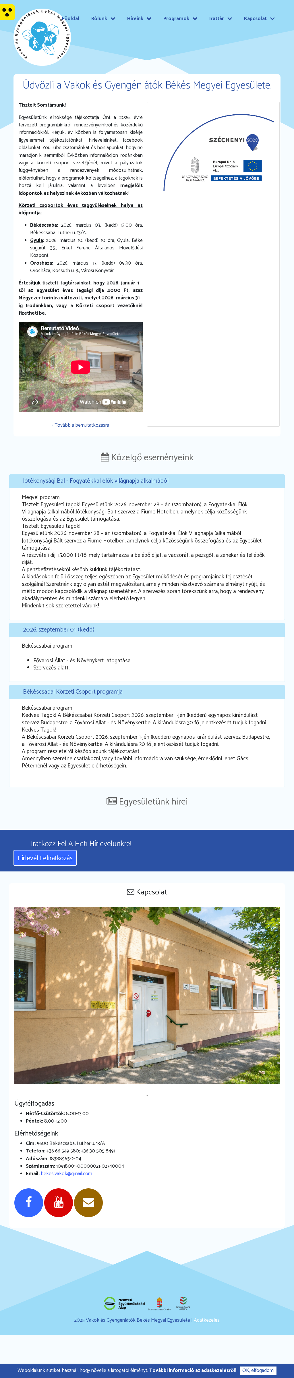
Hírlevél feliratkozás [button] (45, 858)
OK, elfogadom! (258, 1371)
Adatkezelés (207, 1320)
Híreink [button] (135, 19)
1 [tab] (147, 1095)
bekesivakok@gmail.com (66, 1174)
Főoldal (70, 19)
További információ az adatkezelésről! (192, 1371)
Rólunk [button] (99, 19)
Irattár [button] (217, 19)
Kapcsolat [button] (256, 19)
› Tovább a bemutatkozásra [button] (80, 425)
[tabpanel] (147, 999)
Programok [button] (176, 19)
